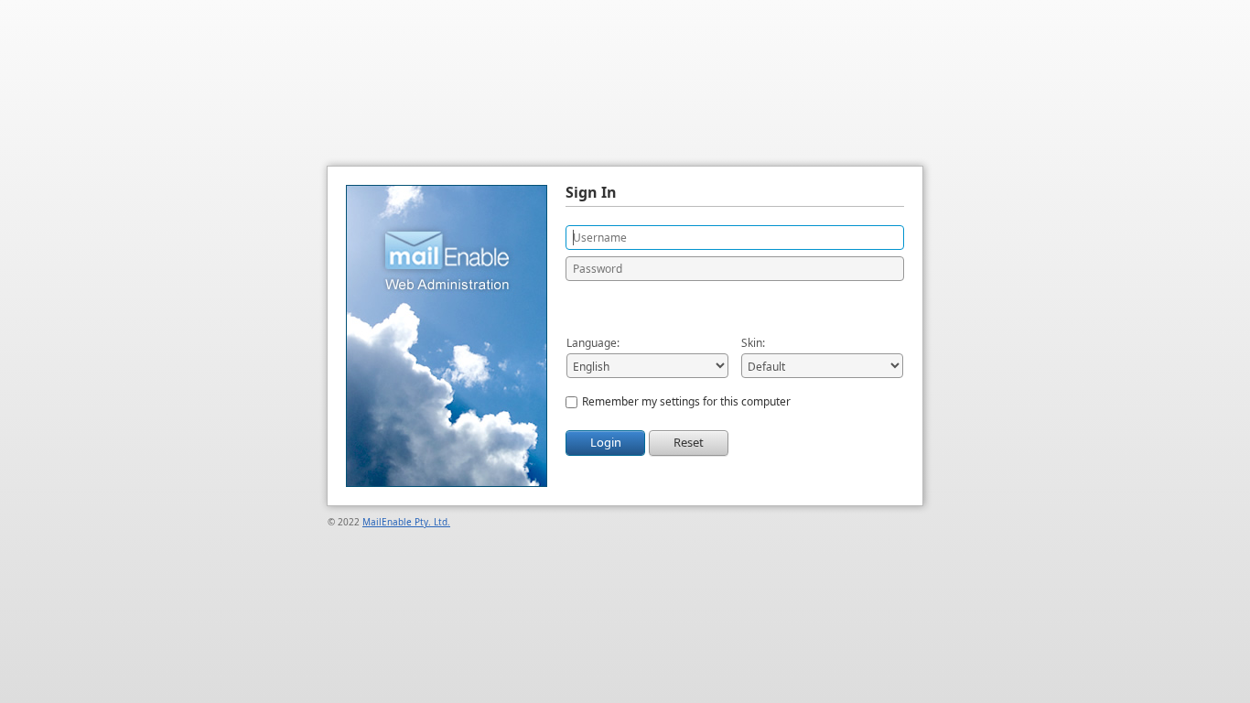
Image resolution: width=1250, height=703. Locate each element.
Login (605, 442)
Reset (688, 442)
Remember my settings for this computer (686, 401)
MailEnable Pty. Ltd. (406, 521)
